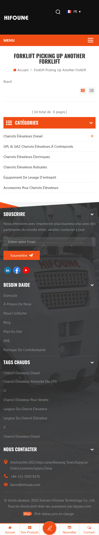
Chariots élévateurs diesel (23, 136)
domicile (10, 295)
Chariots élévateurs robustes (25, 167)
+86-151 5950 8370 (25, 476)
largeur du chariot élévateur (25, 409)
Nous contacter (15, 313)
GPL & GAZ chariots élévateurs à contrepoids (38, 146)
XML (6, 340)
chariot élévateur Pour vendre (26, 399)
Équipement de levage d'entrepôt (29, 177)
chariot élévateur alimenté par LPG (30, 381)
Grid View (82, 90)
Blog (7, 322)
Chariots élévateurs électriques (26, 156)
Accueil (23, 70)
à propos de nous (17, 304)
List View (91, 90)
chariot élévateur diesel (21, 373)
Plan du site (12, 331)
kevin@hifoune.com (25, 484)
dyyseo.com (82, 506)
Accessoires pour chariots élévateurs (30, 187)
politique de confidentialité (24, 349)
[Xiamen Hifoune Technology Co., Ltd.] (16, 17)
